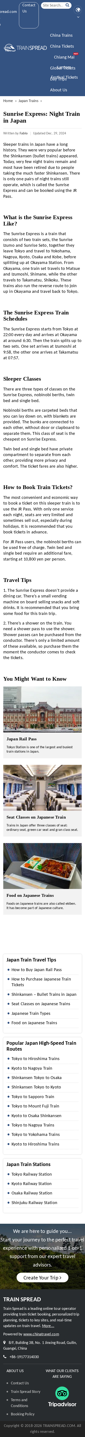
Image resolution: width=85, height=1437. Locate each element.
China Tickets (62, 46)
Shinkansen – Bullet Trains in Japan (44, 995)
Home (8, 101)
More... (48, 1326)
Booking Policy (22, 1414)
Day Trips (58, 79)
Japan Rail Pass (22, 738)
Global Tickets (62, 68)
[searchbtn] (67, 5)
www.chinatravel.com (41, 1334)
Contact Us (28, 8)
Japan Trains (28, 101)
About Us (58, 90)
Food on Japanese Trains (30, 895)
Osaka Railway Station (32, 1193)
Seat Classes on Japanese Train (36, 817)
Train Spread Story (25, 1392)
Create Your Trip (41, 1278)
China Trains (61, 35)
